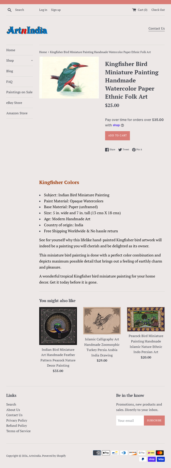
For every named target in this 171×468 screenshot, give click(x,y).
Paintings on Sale (19, 92)
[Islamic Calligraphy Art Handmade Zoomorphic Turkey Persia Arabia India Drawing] (102, 321)
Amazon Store (17, 113)
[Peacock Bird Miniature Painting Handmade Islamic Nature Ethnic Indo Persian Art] (146, 319)
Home (10, 50)
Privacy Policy (16, 420)
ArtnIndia (35, 456)
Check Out (158, 10)
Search (11, 404)
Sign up (56, 10)
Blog (9, 71)
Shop (19, 60)
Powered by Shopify (54, 456)
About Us (13, 409)
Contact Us (156, 28)
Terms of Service (18, 431)
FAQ (9, 81)
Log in (43, 10)
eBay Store (14, 102)
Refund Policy (16, 425)
